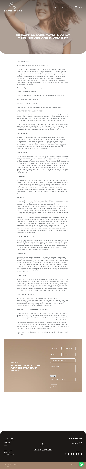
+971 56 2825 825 (8, 452)
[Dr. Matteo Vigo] (13, 7)
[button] (81, 464)
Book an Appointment (63, 7)
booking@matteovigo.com (10, 454)
